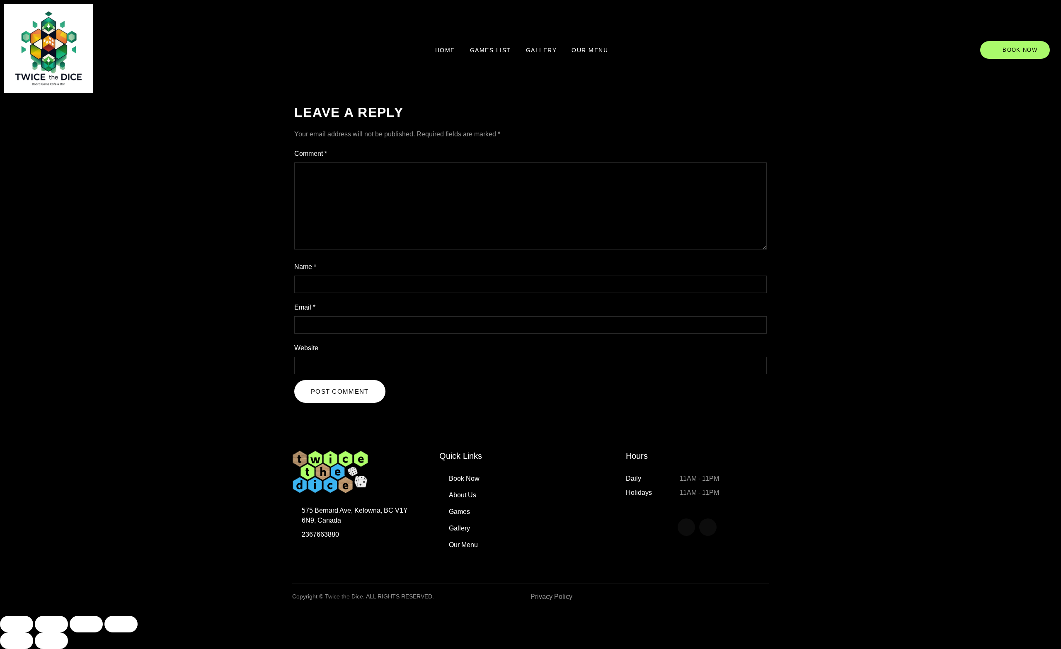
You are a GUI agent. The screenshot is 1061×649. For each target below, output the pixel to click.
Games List (490, 50)
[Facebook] (686, 527)
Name (305, 266)
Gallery (541, 50)
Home (445, 50)
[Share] (86, 624)
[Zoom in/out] (16, 624)
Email (304, 307)
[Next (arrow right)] (51, 640)
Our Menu (590, 50)
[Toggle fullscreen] (51, 624)
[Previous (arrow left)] (16, 640)
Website (306, 347)
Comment (310, 153)
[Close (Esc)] (121, 624)
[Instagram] (708, 527)
